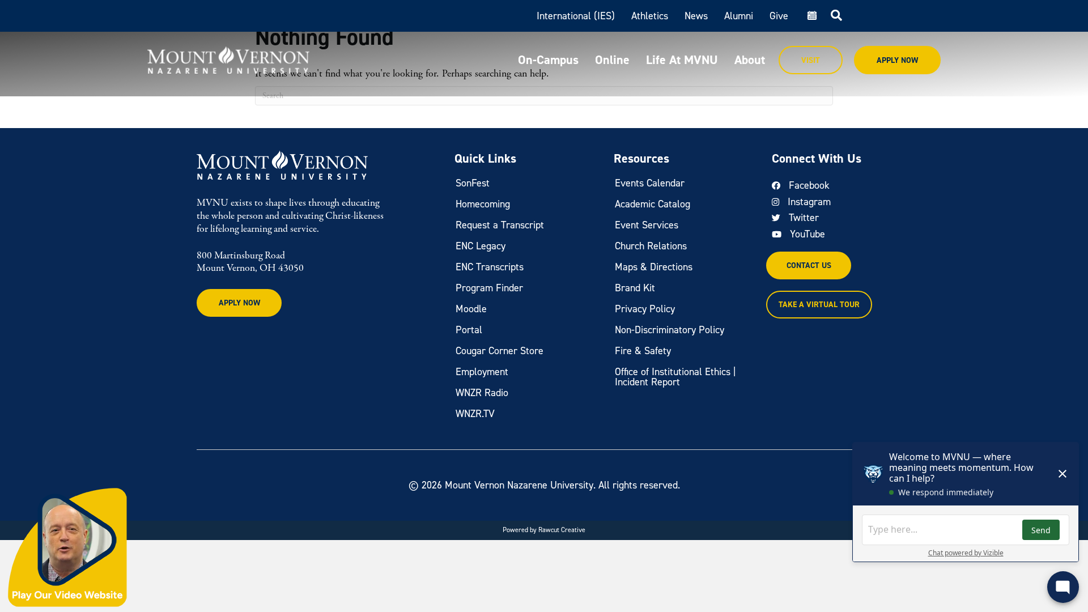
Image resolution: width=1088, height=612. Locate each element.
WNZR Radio (482, 393)
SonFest (473, 183)
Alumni (738, 16)
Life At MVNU (682, 60)
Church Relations (651, 246)
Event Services (646, 225)
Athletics (649, 16)
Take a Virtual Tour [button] (819, 304)
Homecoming (483, 204)
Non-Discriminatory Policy (669, 330)
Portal (469, 330)
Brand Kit (635, 288)
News (696, 16)
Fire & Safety (643, 351)
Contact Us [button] (809, 265)
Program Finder (489, 288)
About (749, 60)
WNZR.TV (475, 413)
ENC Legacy (480, 246)
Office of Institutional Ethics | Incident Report (675, 377)
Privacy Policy (645, 309)
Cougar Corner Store (499, 351)
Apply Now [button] (239, 303)
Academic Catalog (652, 204)
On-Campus (548, 60)
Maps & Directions (653, 267)
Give (779, 16)
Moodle (471, 309)
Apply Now (897, 60)
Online (612, 60)
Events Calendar (650, 183)
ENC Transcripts (490, 267)
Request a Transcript (500, 225)
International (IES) (576, 16)
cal (811, 16)
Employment (482, 372)
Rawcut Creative (561, 529)
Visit (810, 60)
